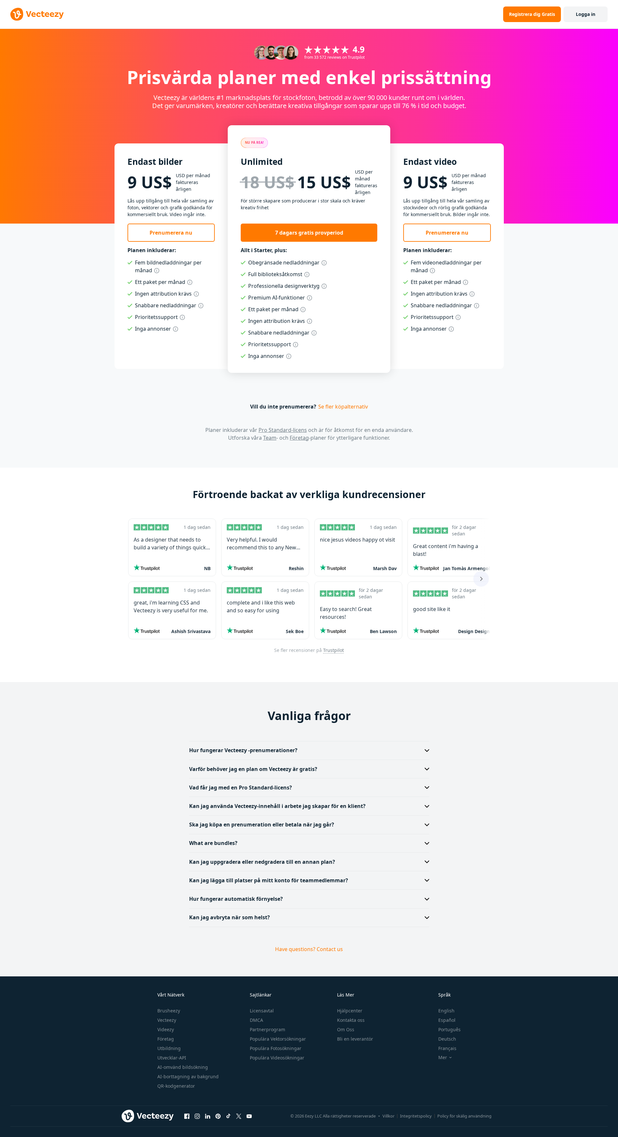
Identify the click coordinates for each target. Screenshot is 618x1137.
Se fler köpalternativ (343, 406)
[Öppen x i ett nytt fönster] (238, 1116)
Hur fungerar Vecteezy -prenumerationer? (243, 750)
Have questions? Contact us (309, 949)
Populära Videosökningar (277, 1058)
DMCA (256, 1020)
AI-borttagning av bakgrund (188, 1076)
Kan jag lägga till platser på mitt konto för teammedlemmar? (268, 880)
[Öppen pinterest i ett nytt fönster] (218, 1116)
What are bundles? (213, 843)
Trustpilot (333, 650)
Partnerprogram (267, 1029)
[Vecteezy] (37, 14)
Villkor (388, 1116)
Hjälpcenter (349, 1011)
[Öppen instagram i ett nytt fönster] (197, 1116)
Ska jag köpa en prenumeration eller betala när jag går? (261, 824)
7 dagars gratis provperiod (309, 232)
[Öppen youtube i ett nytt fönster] (249, 1116)
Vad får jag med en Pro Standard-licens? (240, 787)
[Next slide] (481, 579)
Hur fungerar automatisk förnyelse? (236, 898)
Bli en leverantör (355, 1039)
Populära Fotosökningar (275, 1048)
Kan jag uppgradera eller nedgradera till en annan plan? (262, 861)
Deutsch (447, 1039)
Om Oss (345, 1029)
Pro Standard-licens (283, 430)
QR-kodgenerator (176, 1086)
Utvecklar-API (171, 1058)
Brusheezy (168, 1011)
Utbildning (169, 1048)
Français (447, 1048)
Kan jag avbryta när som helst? (229, 917)
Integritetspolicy (416, 1116)
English (446, 1011)
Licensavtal (262, 1011)
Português (449, 1029)
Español (446, 1020)
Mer (442, 1057)
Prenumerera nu (171, 232)
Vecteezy (166, 1020)
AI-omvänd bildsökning (182, 1067)
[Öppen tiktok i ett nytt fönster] (228, 1116)
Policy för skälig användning (464, 1116)
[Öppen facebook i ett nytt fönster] (186, 1116)
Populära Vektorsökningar (278, 1039)
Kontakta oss (351, 1020)
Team (269, 437)
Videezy (165, 1029)
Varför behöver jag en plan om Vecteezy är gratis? (253, 769)
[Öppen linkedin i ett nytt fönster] (207, 1116)
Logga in (585, 14)
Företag (299, 437)
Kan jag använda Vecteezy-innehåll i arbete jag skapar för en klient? (277, 806)
